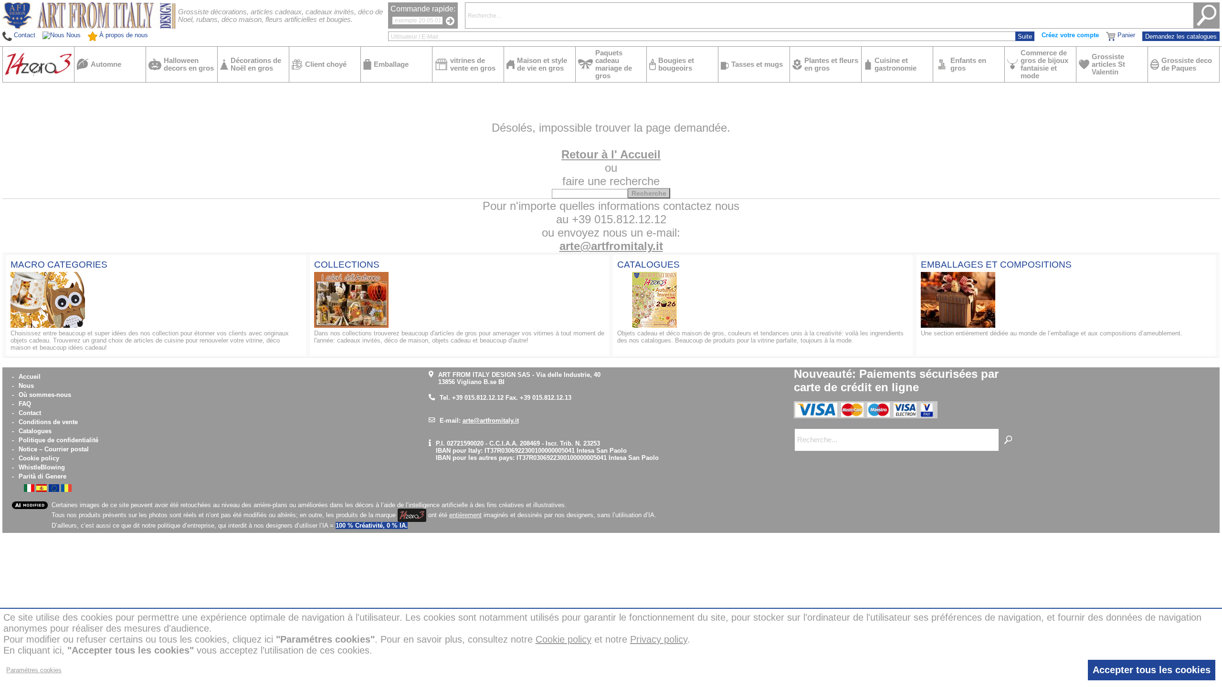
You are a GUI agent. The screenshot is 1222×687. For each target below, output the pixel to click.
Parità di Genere (42, 476)
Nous (26, 385)
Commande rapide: (422, 9)
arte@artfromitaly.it (611, 245)
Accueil (30, 376)
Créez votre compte (1070, 35)
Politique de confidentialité (58, 440)
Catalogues (35, 431)
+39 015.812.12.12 (478, 397)
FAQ (25, 403)
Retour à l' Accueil (611, 154)
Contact (30, 412)
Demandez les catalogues (1181, 36)
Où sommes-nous (45, 394)
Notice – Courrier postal (54, 449)
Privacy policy (658, 639)
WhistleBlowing (42, 467)
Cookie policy (39, 458)
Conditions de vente (48, 422)
